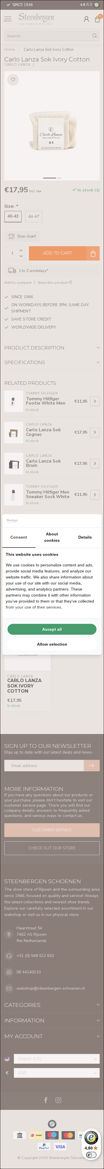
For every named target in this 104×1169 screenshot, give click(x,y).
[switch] (91, 1155)
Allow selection (52, 644)
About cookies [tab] (52, 537)
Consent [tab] (18, 537)
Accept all (52, 629)
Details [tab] (85, 537)
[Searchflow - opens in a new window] (91, 521)
